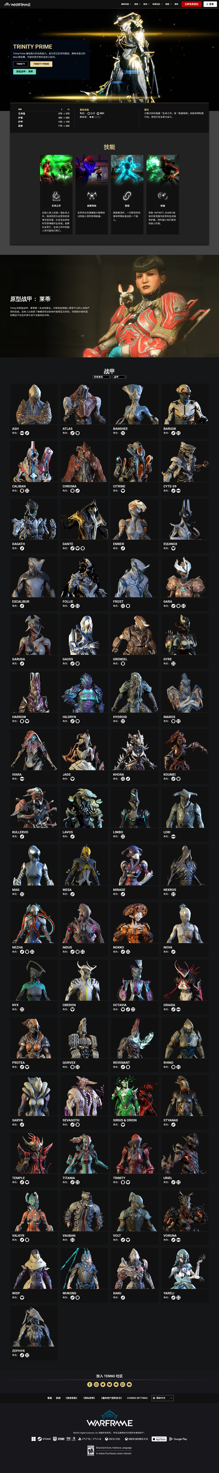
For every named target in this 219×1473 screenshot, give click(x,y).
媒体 (176, 4)
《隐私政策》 (89, 1398)
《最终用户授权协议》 (111, 1398)
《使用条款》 (71, 1398)
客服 (49, 1398)
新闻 (58, 1398)
